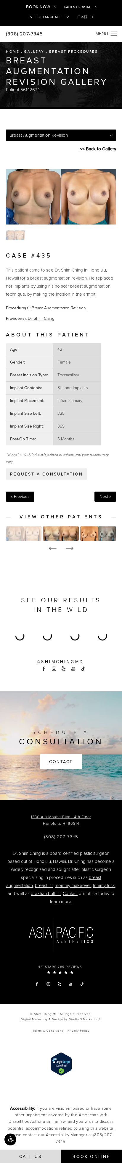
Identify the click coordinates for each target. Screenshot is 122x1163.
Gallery (34, 51)
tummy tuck (104, 885)
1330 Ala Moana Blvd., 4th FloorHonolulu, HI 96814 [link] (61, 820)
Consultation (61, 738)
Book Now (38, 7)
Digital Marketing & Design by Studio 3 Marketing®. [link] (61, 1019)
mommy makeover (73, 885)
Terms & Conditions (48, 1031)
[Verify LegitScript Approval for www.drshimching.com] (61, 1063)
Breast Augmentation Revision (59, 308)
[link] (61, 837)
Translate (70, 39)
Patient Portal (77, 7)
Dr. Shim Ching (41, 318)
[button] (10, 1139)
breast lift (44, 885)
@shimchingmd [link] (60, 662)
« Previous (20, 497)
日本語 (82, 17)
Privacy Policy (78, 1031)
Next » (105, 497)
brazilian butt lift (46, 893)
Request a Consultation (46, 474)
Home (12, 51)
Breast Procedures (73, 51)
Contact (61, 761)
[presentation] (53, 548)
